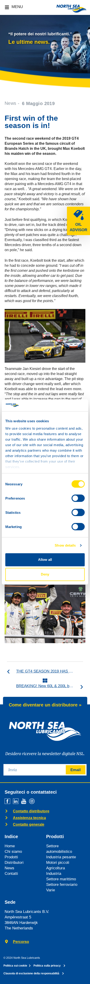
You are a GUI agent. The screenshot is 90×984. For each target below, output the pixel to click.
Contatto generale (28, 824)
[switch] (78, 498)
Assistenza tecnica (29, 818)
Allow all (45, 559)
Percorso (21, 942)
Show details (65, 545)
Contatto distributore (31, 811)
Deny (45, 574)
